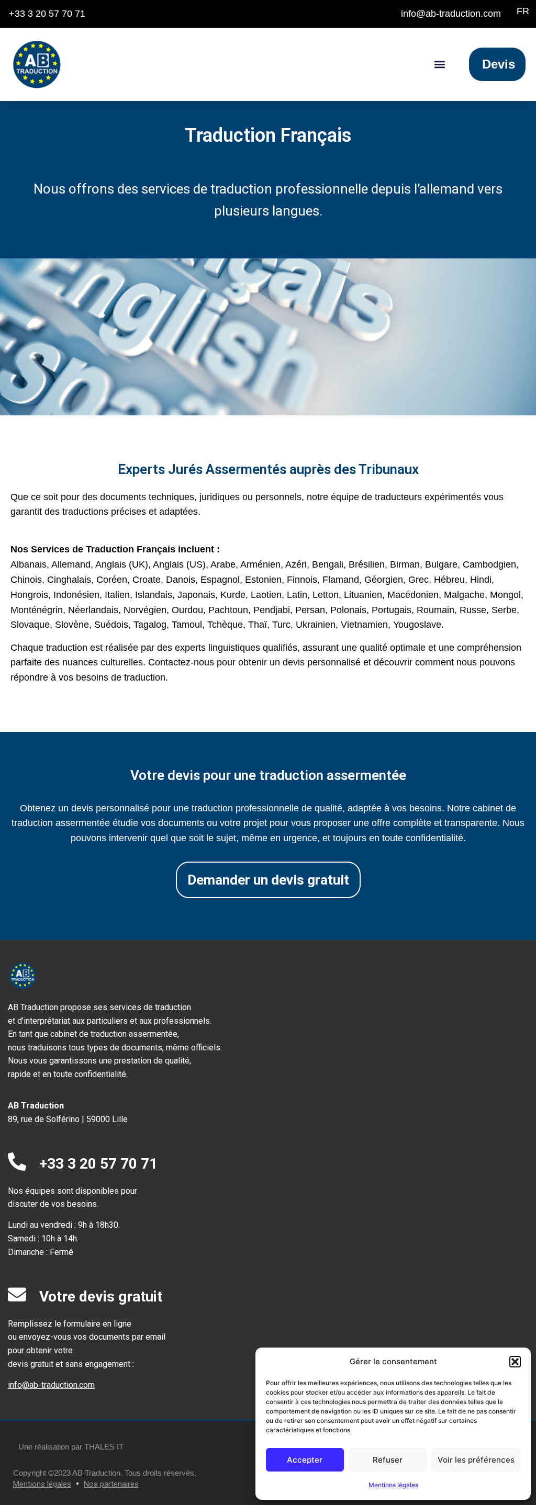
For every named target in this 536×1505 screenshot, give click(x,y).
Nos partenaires (111, 1484)
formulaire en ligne (97, 1324)
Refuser (388, 1460)
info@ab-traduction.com (51, 1385)
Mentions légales (393, 1485)
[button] (515, 1361)
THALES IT (104, 1446)
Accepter (304, 1460)
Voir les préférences (476, 1460)
